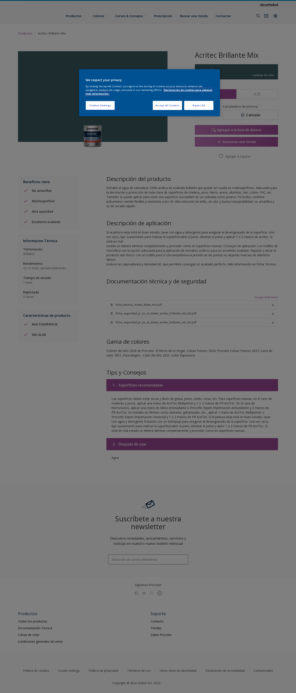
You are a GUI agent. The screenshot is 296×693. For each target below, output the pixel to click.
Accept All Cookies (167, 105)
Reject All (199, 105)
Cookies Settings (100, 105)
